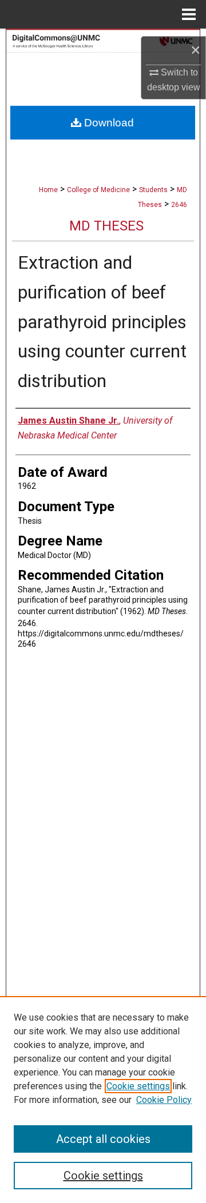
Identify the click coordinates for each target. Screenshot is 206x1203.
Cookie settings (138, 1086)
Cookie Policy (164, 1099)
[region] (103, 1099)
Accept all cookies (103, 1139)
